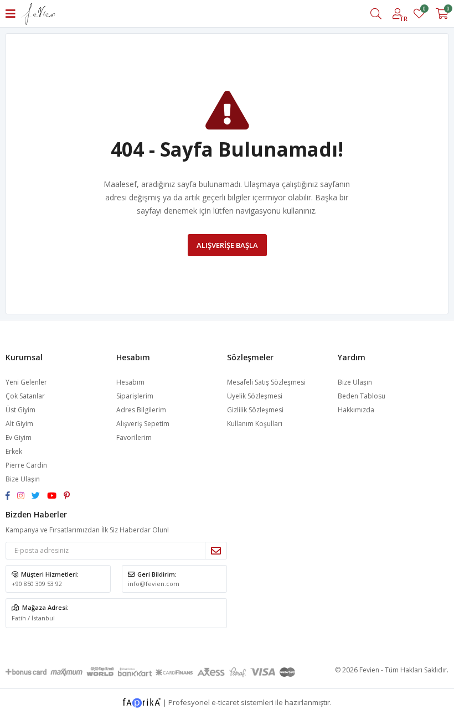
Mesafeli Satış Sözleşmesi (266, 382)
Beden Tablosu (361, 396)
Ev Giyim (19, 437)
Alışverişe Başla (227, 245)
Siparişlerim (134, 396)
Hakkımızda (356, 410)
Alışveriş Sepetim (142, 423)
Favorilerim (424, 10)
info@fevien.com (153, 583)
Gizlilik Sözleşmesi (255, 410)
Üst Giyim (20, 410)
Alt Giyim (19, 423)
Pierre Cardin (26, 465)
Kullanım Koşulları (254, 423)
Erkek (14, 451)
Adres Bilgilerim (141, 410)
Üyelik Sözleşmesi (254, 396)
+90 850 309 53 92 (37, 583)
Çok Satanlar (25, 396)
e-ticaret (225, 702)
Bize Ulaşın (23, 479)
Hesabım (130, 382)
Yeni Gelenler (26, 382)
